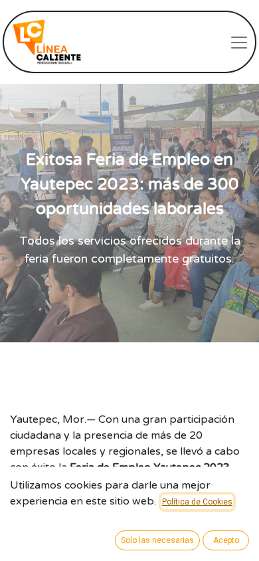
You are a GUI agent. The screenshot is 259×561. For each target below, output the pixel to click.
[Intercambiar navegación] (239, 41)
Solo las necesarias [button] (157, 540)
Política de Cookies (197, 501)
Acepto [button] (226, 540)
